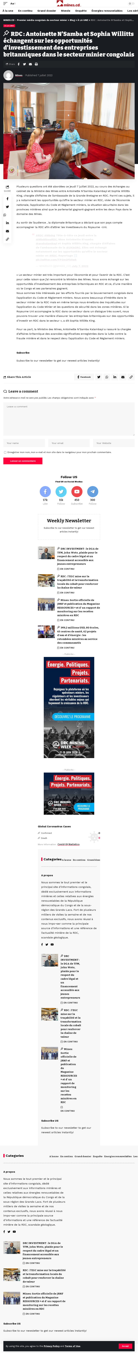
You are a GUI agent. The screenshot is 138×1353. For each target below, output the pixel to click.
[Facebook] (45, 496)
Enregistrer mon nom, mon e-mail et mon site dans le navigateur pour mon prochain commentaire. (60, 452)
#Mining (49, 235)
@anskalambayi (46, 243)
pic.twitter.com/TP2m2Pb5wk (56, 259)
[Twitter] (61, 496)
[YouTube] (52, 944)
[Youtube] (77, 496)
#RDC (39, 235)
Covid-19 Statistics (68, 844)
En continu (79, 860)
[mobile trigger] (6, 3)
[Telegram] (92, 496)
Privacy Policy (52, 1346)
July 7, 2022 (80, 266)
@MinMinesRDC (46, 239)
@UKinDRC (73, 247)
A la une (66, 860)
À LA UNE (9, 26)
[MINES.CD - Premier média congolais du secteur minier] (69, 3)
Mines (18, 75)
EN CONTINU (67, 569)
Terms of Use (72, 1346)
